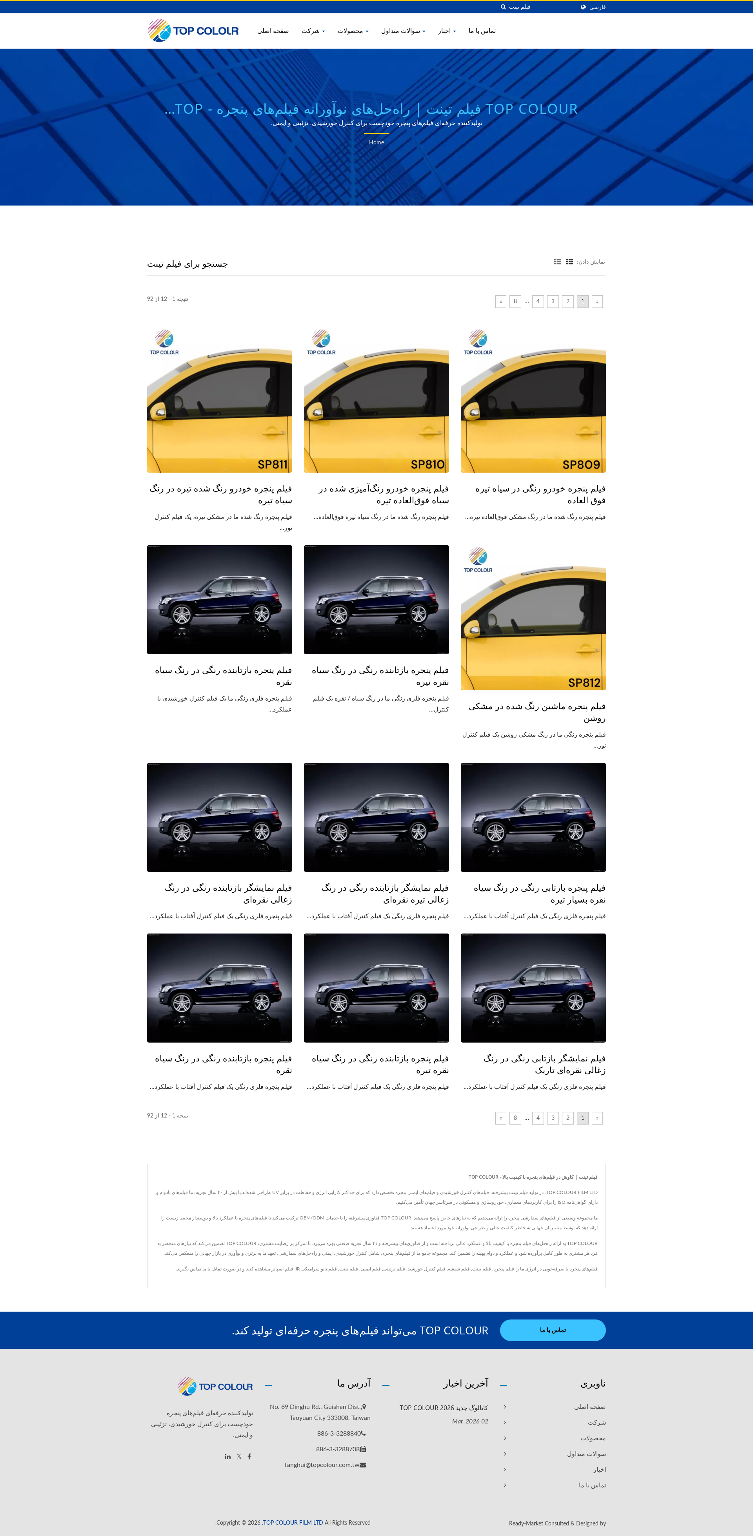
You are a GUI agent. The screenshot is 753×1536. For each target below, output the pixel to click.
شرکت (311, 30)
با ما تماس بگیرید (193, 1269)
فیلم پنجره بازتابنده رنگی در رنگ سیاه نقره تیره (380, 675)
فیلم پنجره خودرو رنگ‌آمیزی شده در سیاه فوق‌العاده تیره (384, 494)
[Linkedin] (228, 1456)
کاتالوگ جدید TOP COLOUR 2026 (444, 1407)
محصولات (351, 30)
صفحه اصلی (273, 30)
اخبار (445, 30)
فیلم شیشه (459, 1269)
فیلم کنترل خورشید (426, 1269)
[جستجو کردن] (503, 7)
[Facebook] (249, 1456)
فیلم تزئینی (394, 1269)
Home (376, 143)
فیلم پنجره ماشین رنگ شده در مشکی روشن (537, 711)
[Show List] (558, 262)
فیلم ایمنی (370, 1269)
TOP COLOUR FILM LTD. (292, 1523)
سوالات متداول (401, 30)
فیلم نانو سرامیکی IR (316, 1269)
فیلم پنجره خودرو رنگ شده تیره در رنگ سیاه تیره (220, 494)
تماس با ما (482, 30)
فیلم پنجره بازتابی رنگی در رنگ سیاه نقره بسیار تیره (540, 893)
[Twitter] (239, 1456)
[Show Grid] (570, 262)
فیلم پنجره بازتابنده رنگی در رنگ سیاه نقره (223, 675)
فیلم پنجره (503, 1269)
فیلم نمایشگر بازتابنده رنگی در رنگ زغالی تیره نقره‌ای (385, 893)
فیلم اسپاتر (282, 1269)
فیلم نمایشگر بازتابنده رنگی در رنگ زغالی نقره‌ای (228, 893)
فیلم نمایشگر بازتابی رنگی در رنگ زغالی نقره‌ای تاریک (545, 1064)
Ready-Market (526, 1524)
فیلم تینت (481, 1269)
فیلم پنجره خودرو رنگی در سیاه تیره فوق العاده (540, 494)
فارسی (597, 7)
